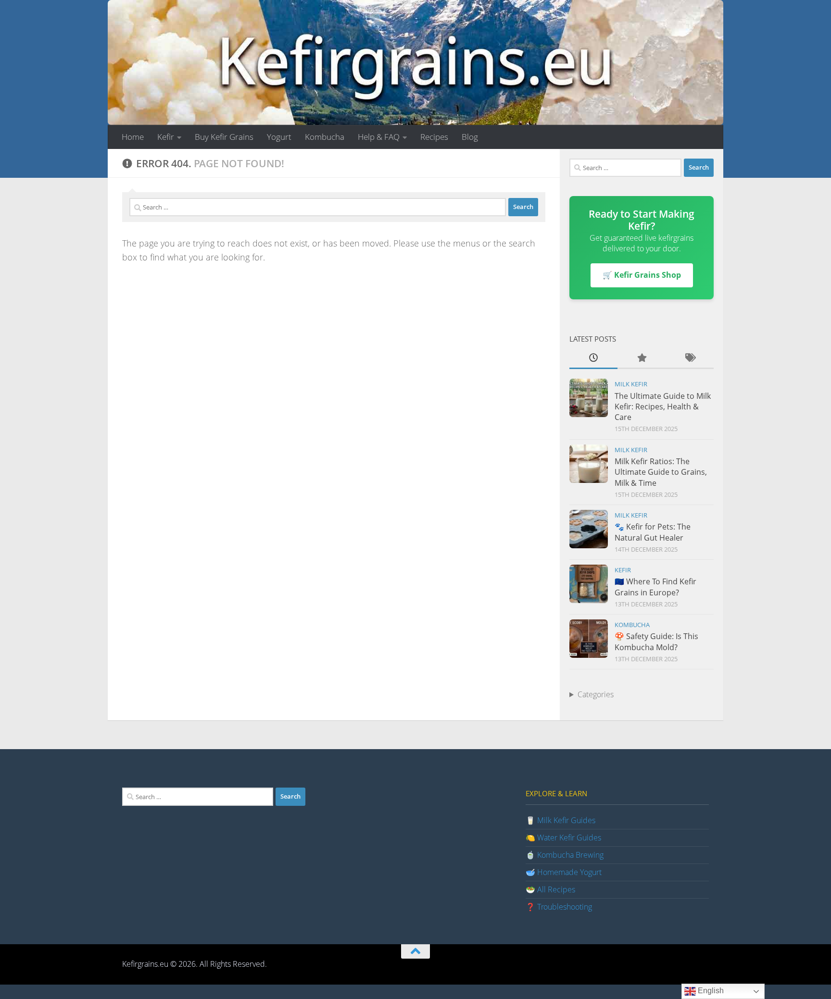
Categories (596, 694)
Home (133, 136)
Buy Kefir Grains (224, 136)
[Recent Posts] (593, 358)
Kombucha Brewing (570, 855)
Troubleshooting (564, 906)
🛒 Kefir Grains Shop (642, 275)
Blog (470, 136)
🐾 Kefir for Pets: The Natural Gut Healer (653, 532)
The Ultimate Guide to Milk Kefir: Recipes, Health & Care (663, 407)
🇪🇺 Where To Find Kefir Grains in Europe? (655, 586)
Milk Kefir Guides (566, 820)
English (710, 991)
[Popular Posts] (641, 358)
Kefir (165, 136)
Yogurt (279, 136)
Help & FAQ (379, 136)
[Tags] (690, 358)
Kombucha (324, 136)
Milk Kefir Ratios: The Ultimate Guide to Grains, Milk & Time (661, 472)
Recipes (434, 136)
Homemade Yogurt (569, 872)
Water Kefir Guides (569, 837)
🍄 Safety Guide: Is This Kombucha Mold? (656, 641)
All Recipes (556, 889)
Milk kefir (631, 384)
